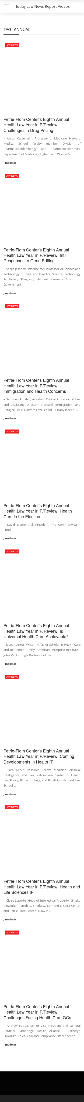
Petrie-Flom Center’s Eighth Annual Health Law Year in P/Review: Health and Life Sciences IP (42, 886)
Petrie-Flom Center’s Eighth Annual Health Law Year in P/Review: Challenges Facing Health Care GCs (37, 1011)
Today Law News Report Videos (42, 6)
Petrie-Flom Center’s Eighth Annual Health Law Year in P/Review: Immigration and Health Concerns (36, 385)
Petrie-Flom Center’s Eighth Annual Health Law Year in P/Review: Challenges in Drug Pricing (36, 124)
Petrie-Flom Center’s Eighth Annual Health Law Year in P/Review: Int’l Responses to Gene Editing (36, 255)
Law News (12, 45)
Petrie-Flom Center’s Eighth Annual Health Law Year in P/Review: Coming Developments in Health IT (39, 756)
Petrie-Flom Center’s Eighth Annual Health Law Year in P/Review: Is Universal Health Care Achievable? (36, 630)
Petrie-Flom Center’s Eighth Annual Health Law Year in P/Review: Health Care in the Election (38, 510)
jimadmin (10, 163)
